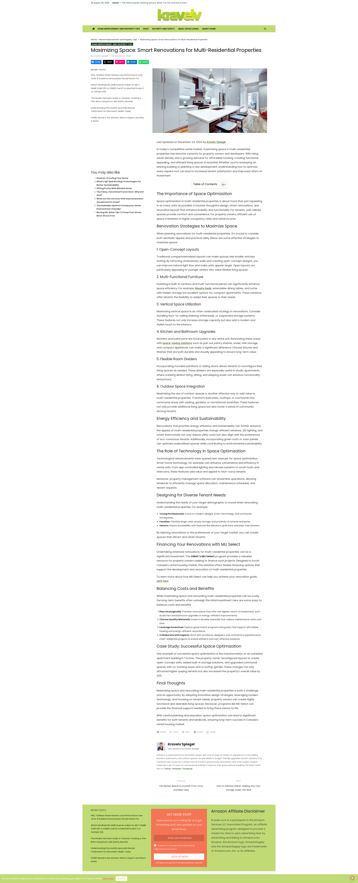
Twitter (167, 768)
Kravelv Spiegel (101, 56)
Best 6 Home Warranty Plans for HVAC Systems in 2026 (148, 2)
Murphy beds (203, 288)
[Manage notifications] (352, 878)
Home (94, 39)
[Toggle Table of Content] (222, 184)
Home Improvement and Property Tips (119, 28)
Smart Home (209, 28)
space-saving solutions (177, 343)
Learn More (108, 878)
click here (162, 581)
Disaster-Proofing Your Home (112, 178)
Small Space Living (188, 28)
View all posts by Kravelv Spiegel (183, 748)
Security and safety (163, 28)
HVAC (146, 28)
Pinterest (177, 768)
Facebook (187, 768)
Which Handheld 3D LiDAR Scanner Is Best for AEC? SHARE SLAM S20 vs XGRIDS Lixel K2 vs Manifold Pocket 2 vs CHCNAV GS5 (117, 88)
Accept (121, 878)
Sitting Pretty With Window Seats (114, 188)
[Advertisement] (117, 146)
